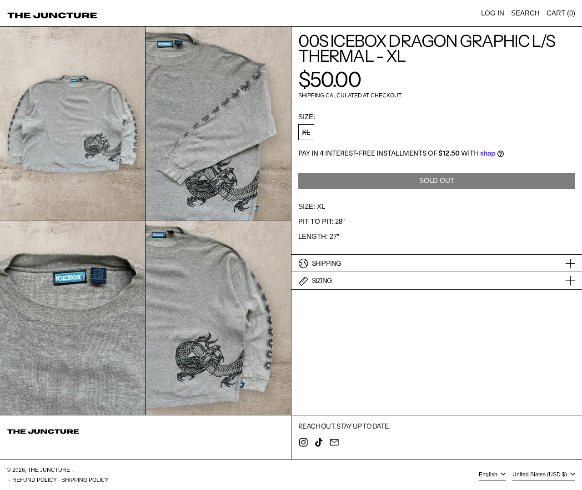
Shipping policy (85, 480)
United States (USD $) (540, 475)
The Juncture (49, 470)
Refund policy (34, 480)
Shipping (311, 96)
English (489, 475)
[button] (525, 13)
